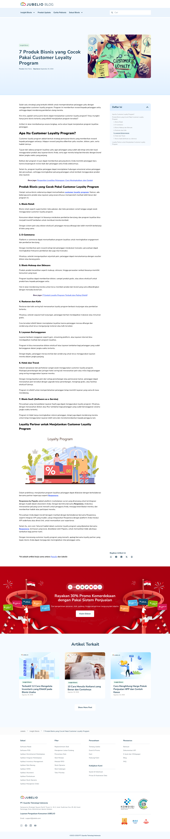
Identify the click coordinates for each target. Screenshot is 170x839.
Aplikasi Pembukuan (27, 776)
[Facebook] (26, 825)
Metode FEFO (59, 761)
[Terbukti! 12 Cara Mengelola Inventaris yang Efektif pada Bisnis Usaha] (39, 665)
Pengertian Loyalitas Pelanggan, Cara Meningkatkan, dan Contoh (65, 180)
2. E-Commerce (118, 125)
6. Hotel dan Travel (119, 136)
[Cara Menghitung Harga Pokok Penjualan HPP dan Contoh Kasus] (131, 665)
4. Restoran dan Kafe (120, 130)
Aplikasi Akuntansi (27, 773)
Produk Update (44, 12)
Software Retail (25, 747)
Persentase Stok (60, 754)
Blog (125, 758)
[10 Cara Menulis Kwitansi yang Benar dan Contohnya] (85, 666)
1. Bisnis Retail (118, 122)
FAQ (124, 761)
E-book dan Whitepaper (132, 754)
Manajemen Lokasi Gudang (64, 750)
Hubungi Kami (94, 758)
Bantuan (126, 747)
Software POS (25, 750)
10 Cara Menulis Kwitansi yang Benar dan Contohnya (84, 688)
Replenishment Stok (62, 747)
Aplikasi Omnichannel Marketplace (32, 754)
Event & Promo (94, 750)
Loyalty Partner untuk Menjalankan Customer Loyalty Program (128, 143)
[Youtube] (35, 825)
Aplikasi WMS (25, 769)
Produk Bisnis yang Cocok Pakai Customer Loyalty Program (128, 118)
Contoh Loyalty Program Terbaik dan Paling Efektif (64, 295)
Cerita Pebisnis (60, 12)
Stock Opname (60, 765)
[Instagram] (21, 825)
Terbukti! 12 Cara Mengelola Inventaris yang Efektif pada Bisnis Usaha (37, 689)
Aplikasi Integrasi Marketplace (31, 758)
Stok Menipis (59, 758)
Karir (90, 754)
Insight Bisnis (26, 12)
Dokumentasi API (129, 750)
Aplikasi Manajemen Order (29, 784)
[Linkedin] (30, 825)
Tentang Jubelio (94, 747)
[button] (147, 107)
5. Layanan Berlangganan (121, 133)
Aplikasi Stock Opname (28, 780)
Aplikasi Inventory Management (31, 761)
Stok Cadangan (60, 769)
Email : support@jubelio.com (30, 818)
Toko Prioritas (60, 773)
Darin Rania (25, 69)
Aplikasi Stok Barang (27, 765)
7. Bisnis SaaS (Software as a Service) (125, 139)
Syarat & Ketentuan (96, 772)
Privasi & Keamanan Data (98, 775)
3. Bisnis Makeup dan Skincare (123, 127)
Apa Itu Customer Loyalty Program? (123, 114)
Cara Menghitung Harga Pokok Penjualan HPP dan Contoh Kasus (130, 689)
